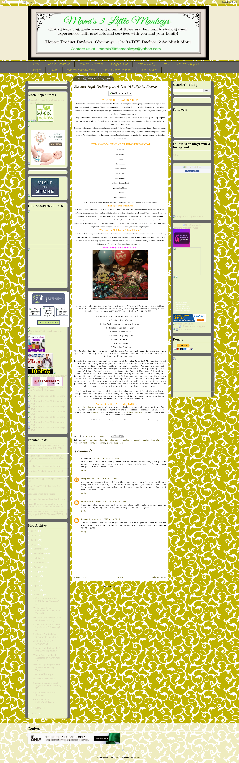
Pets (166, 64)
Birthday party (113, 440)
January (38, 708)
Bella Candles (149, 70)
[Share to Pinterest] (122, 436)
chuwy (116, 758)
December (39, 549)
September (39, 563)
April (36, 586)
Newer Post (81, 577)
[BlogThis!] (115, 436)
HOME (36, 64)
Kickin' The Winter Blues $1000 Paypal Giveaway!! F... (46, 601)
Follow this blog (192, 171)
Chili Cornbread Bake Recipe (41, 494)
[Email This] (112, 436)
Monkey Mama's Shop (81, 70)
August (37, 567)
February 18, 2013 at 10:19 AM (110, 501)
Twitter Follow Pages (43, 674)
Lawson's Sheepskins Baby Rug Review (46, 499)
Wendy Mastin (87, 501)
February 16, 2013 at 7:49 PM (102, 479)
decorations (156, 440)
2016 (34, 531)
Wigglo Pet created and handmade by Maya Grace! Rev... (46, 658)
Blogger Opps (119, 64)
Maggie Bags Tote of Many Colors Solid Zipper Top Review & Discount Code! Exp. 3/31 (47, 458)
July (36, 572)
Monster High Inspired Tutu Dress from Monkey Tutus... (46, 667)
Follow (176, 155)
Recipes (36, 70)
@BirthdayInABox (135, 412)
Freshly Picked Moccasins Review (44, 466)
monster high (80, 443)
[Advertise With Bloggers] (192, 326)
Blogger (138, 758)
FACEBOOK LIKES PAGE (44, 679)
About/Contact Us (59, 64)
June (36, 576)
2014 (34, 540)
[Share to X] (117, 436)
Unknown (85, 519)
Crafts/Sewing (146, 64)
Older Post (159, 577)
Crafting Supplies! (188, 64)
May (36, 581)
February (38, 595)
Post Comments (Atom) (128, 586)
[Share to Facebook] (120, 436)
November (39, 554)
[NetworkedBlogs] (192, 167)
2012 (34, 714)
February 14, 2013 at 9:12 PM (107, 458)
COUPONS (95, 412)
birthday (98, 440)
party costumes (97, 443)
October (38, 558)
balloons (87, 440)
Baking (54, 70)
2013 (34, 545)
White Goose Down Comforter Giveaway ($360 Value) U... (47, 611)
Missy (83, 479)
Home (120, 577)
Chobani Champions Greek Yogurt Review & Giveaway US (47, 685)
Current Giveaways (91, 64)
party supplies (115, 443)
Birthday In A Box (91, 407)
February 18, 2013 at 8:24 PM (104, 519)
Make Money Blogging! (117, 70)
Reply (83, 470)
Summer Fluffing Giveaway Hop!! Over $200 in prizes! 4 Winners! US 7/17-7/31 (46, 448)
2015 (34, 536)
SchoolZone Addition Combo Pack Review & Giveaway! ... (46, 627)
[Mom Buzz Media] (192, 225)
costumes (127, 440)
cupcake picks (141, 440)
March (37, 590)
